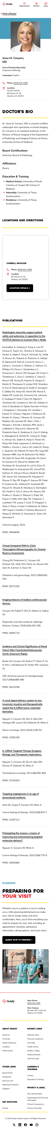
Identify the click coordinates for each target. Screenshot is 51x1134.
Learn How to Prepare (17, 940)
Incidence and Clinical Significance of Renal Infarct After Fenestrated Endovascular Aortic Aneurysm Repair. (24, 650)
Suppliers (6, 1088)
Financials (6, 1039)
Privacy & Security (34, 1108)
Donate (5, 1108)
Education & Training (35, 1079)
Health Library (33, 1047)
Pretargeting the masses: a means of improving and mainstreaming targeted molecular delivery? (22, 837)
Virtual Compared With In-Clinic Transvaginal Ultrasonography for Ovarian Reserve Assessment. (24, 549)
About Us (6, 1035)
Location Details (18, 288)
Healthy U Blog (33, 1050)
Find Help (31, 1043)
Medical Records (33, 1054)
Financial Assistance (35, 1039)
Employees (6, 1077)
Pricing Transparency (35, 1104)
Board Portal (7, 1073)
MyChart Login (33, 1058)
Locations (6, 1047)
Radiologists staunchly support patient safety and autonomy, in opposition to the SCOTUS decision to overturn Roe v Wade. (24, 336)
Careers (30, 1075)
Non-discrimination (34, 1094)
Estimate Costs (33, 1035)
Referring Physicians (10, 1084)
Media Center (7, 1050)
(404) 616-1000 (20, 83)
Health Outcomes (9, 1043)
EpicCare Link (7, 1081)
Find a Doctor (9, 13)
